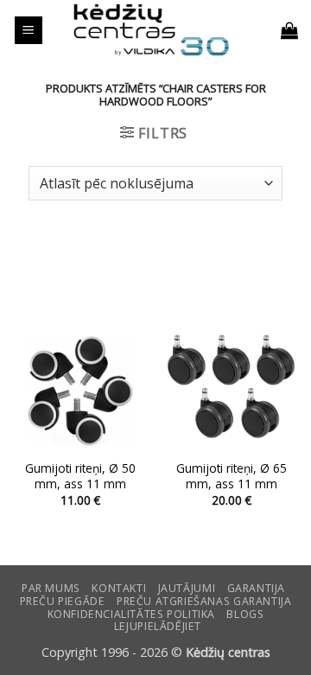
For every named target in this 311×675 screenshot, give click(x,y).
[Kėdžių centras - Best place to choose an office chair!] (151, 30)
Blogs (244, 614)
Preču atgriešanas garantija (204, 601)
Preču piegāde (62, 601)
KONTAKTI (119, 588)
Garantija (256, 588)
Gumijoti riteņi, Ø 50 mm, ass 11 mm (80, 476)
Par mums (51, 588)
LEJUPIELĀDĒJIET (157, 626)
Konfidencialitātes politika (132, 614)
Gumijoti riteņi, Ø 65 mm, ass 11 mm (231, 476)
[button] (28, 30)
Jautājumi (187, 588)
